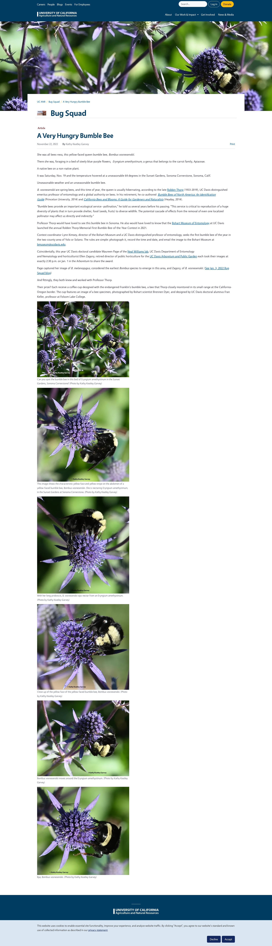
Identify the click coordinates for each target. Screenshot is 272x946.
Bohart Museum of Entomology (190, 223)
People (51, 4)
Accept (228, 939)
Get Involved (208, 14)
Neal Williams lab (138, 251)
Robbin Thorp (175, 189)
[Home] (57, 15)
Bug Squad (54, 101)
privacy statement (98, 930)
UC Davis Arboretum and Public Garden (173, 256)
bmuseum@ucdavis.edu (51, 244)
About (168, 14)
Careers (41, 4)
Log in (214, 4)
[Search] (205, 4)
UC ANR (41, 101)
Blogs (60, 4)
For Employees (82, 4)
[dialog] (136, 933)
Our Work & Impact (185, 14)
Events (68, 4)
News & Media (226, 14)
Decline (214, 939)
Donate (227, 4)
